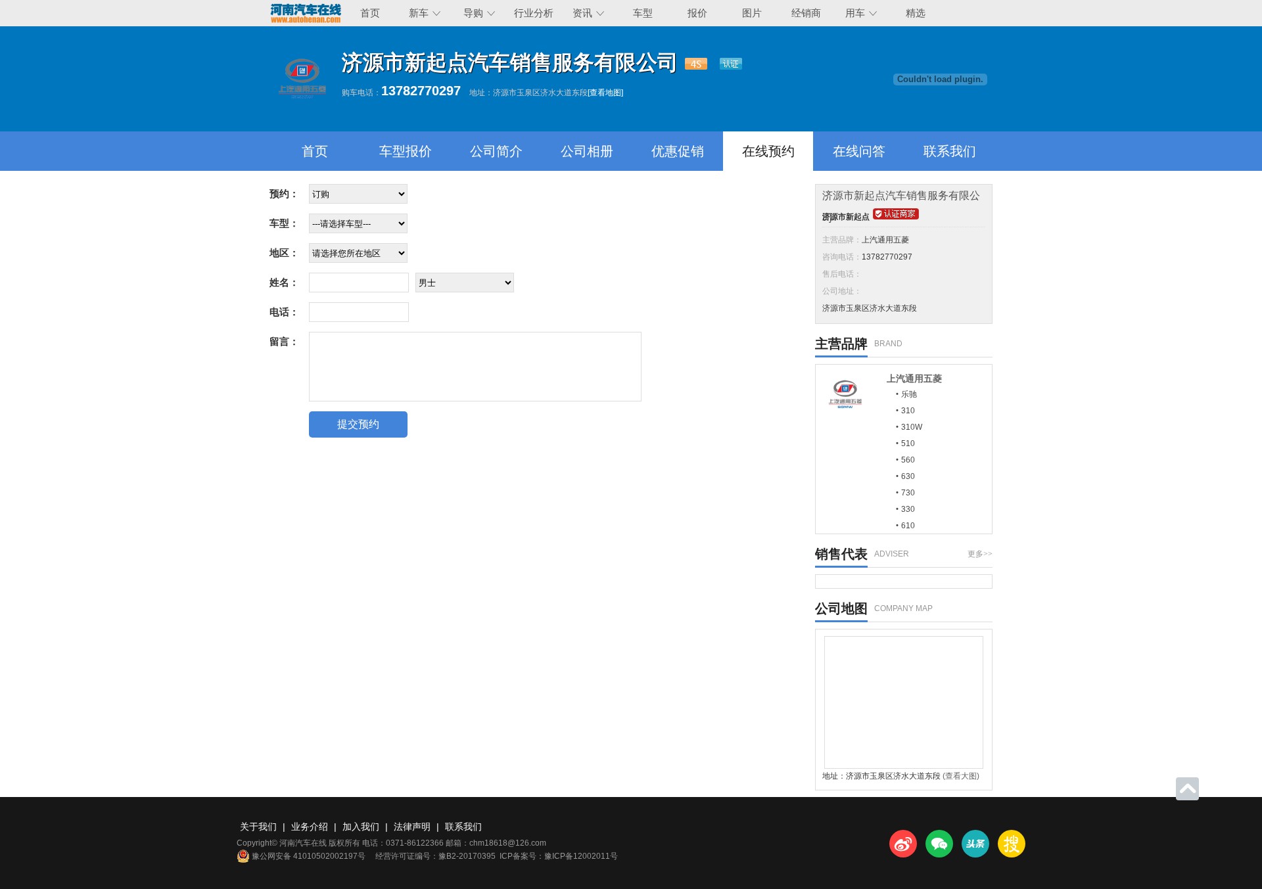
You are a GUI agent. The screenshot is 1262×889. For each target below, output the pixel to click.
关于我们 (258, 826)
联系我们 (949, 151)
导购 (473, 12)
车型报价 (405, 151)
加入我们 (360, 826)
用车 (855, 12)
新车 (419, 12)
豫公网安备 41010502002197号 (308, 856)
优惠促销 (677, 151)
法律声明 (412, 826)
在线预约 (768, 151)
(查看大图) (961, 776)
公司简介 (496, 151)
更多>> (980, 553)
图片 (752, 12)
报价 (697, 12)
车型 (643, 12)
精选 (915, 12)
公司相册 (587, 151)
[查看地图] (605, 92)
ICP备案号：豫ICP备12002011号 (559, 856)
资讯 (582, 12)
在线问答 (859, 151)
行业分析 (533, 12)
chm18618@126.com (507, 843)
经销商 (806, 12)
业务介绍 (309, 826)
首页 (370, 12)
